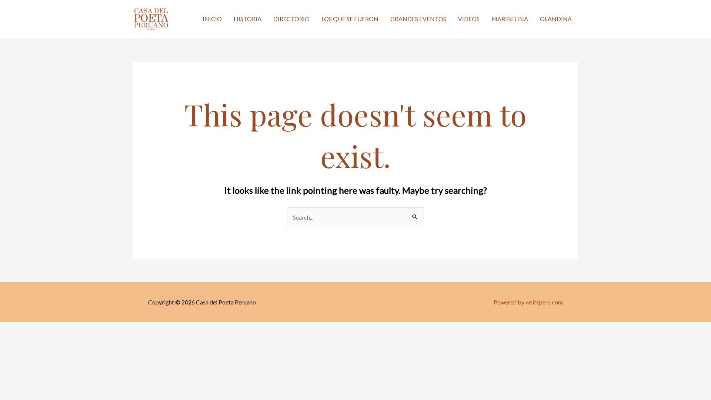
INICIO (212, 18)
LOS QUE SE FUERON (349, 18)
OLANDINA (556, 18)
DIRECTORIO (291, 18)
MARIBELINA (509, 18)
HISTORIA (247, 18)
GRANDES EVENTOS (418, 18)
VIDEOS (469, 18)
